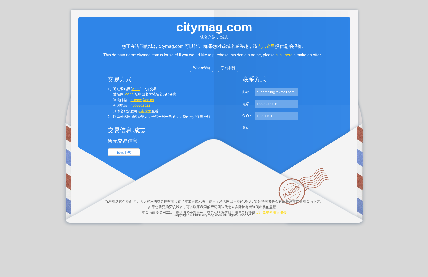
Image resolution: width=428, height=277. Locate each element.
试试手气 (124, 152)
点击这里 (266, 46)
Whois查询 (201, 67)
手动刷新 (228, 67)
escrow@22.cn (142, 99)
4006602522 (140, 105)
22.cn (136, 88)
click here (284, 55)
